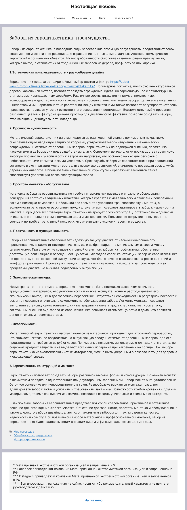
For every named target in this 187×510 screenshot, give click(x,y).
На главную (93, 500)
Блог (102, 18)
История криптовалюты (29, 439)
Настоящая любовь (93, 6)
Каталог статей (123, 18)
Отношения (79, 18)
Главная (59, 18)
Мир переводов (24, 431)
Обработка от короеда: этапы (33, 435)
